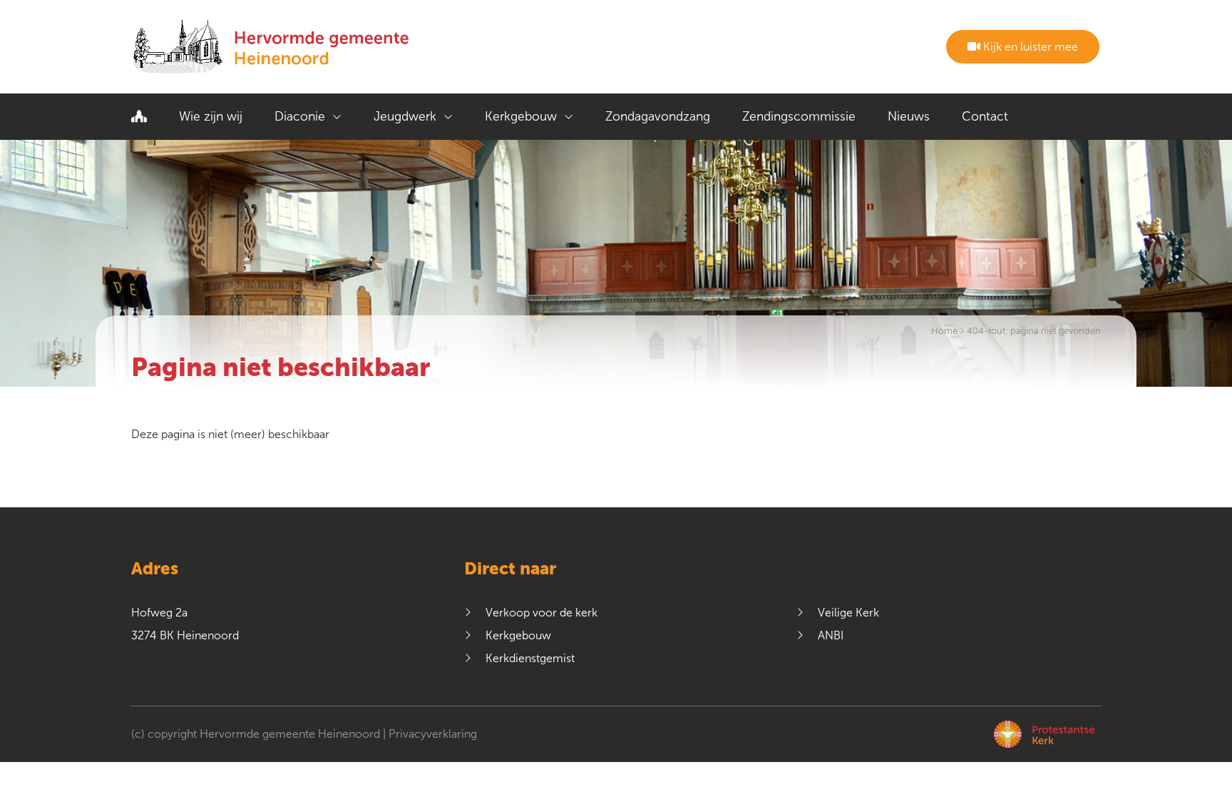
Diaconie (299, 116)
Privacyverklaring (433, 734)
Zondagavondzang (657, 116)
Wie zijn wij (210, 116)
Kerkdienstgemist (530, 658)
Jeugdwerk (405, 116)
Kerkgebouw (521, 116)
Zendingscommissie (799, 116)
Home (944, 331)
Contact (985, 116)
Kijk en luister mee (1029, 47)
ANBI (830, 635)
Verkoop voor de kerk (541, 612)
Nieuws (909, 116)
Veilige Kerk (848, 612)
